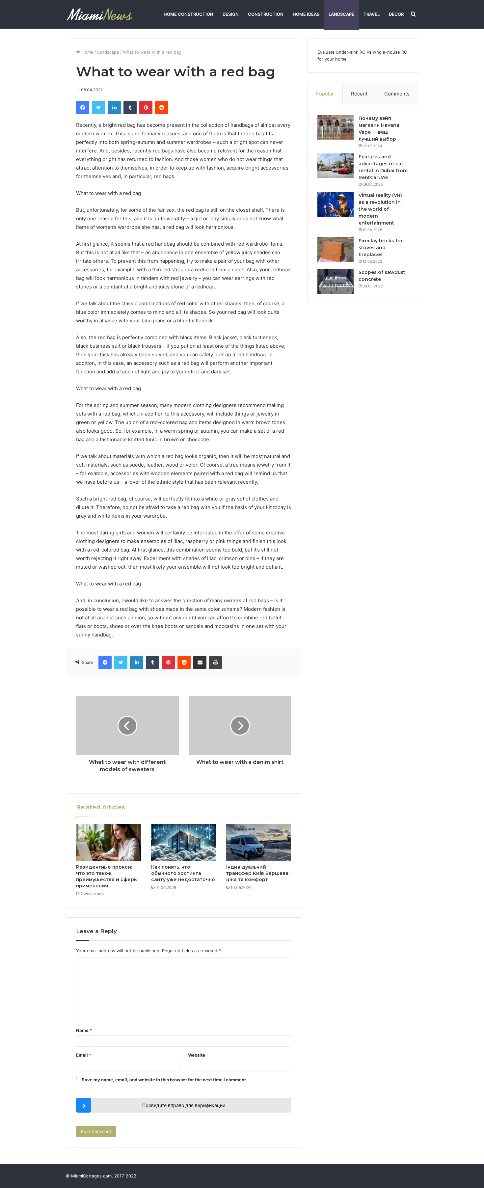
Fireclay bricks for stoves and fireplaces (381, 247)
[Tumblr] (130, 107)
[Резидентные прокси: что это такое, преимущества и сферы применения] (108, 842)
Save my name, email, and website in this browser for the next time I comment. (164, 1079)
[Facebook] (82, 107)
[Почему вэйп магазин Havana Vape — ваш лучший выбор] (335, 127)
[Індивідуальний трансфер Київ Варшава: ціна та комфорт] (258, 842)
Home (87, 52)
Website (196, 1055)
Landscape (341, 14)
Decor (396, 14)
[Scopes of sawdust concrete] (335, 281)
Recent (359, 94)
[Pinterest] (145, 107)
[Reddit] (161, 107)
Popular (325, 94)
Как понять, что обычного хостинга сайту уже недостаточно (183, 873)
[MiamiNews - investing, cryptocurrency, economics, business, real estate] (99, 14)
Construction (265, 14)
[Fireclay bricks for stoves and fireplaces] (335, 249)
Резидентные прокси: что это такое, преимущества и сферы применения (107, 876)
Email (83, 1055)
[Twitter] (98, 107)
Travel (371, 14)
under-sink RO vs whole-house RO (371, 52)
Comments (397, 94)
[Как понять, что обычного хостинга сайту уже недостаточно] (183, 842)
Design (231, 14)
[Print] (215, 662)
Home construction (188, 14)
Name (84, 1030)
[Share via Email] (199, 662)
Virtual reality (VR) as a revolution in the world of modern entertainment (380, 209)
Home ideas (306, 14)
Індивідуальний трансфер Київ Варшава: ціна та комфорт (257, 873)
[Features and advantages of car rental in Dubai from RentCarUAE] (335, 165)
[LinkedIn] (114, 107)
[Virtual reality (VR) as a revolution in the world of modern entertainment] (335, 204)
